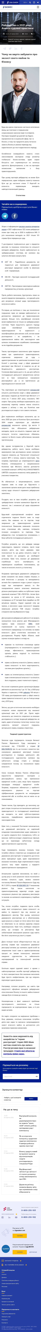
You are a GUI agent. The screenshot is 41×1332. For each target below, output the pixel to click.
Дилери (4, 1277)
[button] (3, 2)
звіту (37, 461)
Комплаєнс (6, 22)
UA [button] (25, 2)
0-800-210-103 (28, 1210)
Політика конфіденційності (10, 1280)
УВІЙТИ (31, 1098)
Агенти (4, 1274)
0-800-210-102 (28, 1217)
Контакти (5, 1323)
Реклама (4, 1286)
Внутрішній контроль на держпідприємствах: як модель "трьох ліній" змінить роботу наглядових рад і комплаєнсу (28, 1123)
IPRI (30, 624)
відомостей (34, 390)
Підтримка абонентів (8, 1313)
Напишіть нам (6, 1316)
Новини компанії (7, 1295)
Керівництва (6, 1298)
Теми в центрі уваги (8, 1304)
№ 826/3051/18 (22, 885)
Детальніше (33, 1252)
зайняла (26, 692)
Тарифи (20, 1236)
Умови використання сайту (10, 1283)
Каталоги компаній (8, 1301)
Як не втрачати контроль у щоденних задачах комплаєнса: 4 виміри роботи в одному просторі (28, 1141)
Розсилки (5, 1320)
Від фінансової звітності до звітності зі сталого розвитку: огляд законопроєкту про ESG (28, 1174)
